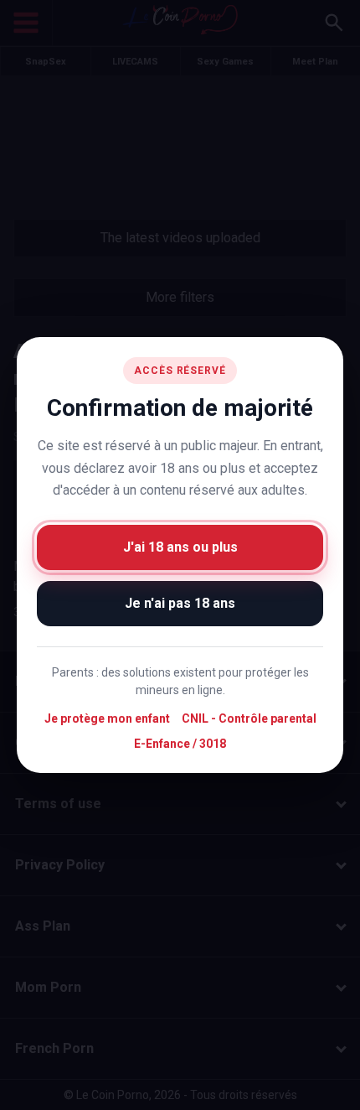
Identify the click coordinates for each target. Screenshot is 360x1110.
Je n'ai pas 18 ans (180, 602)
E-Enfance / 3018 (180, 743)
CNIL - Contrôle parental (249, 718)
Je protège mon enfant (107, 718)
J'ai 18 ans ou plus (180, 546)
